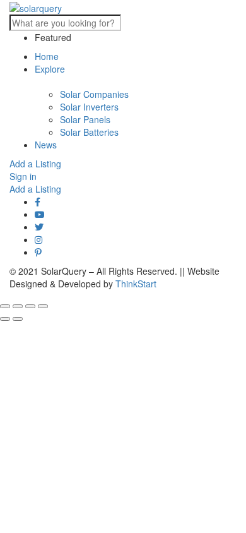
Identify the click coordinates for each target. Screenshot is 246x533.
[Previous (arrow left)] (5, 319)
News (46, 144)
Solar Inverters (89, 106)
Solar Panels (85, 119)
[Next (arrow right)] (18, 319)
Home (47, 56)
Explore (50, 69)
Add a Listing (35, 163)
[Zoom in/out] (43, 306)
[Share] (18, 306)
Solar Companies (94, 94)
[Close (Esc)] (5, 306)
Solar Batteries (89, 132)
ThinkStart (135, 283)
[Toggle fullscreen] (30, 306)
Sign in (23, 176)
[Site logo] (35, 7)
